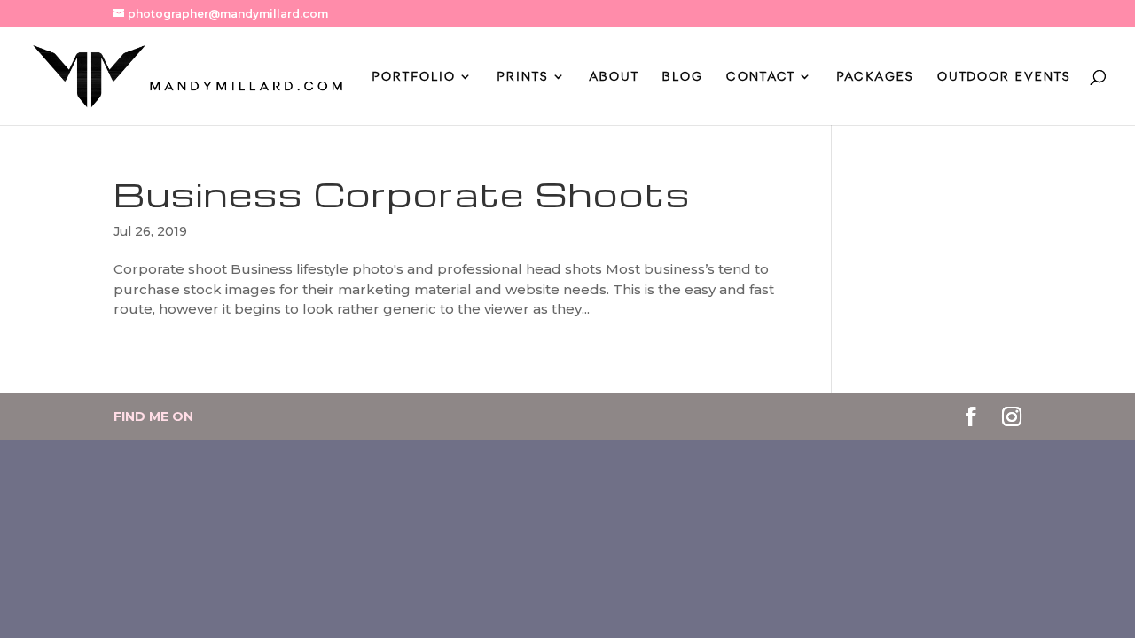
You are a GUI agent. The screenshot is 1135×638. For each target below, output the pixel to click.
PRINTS (523, 76)
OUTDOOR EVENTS (1004, 76)
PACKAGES (875, 76)
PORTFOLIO (414, 76)
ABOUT (614, 76)
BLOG (682, 76)
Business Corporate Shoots (402, 194)
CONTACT (760, 76)
